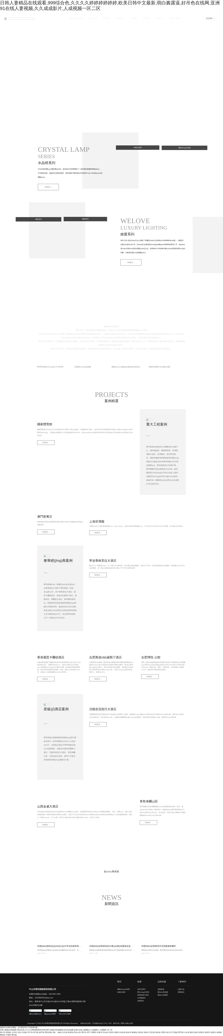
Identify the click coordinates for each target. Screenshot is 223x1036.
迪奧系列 (140, 1001)
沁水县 (186, 1032)
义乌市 (14, 1032)
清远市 (213, 1032)
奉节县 (35, 1032)
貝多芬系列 (141, 989)
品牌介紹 (93, 18)
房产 (88, 1032)
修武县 (14, 1035)
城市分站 (116, 1023)
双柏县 (8, 1032)
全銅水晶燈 (121, 992)
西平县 (180, 1032)
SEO (110, 1023)
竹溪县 (175, 1032)
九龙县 (24, 1032)
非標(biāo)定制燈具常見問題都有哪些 (158, 946)
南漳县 (70, 1032)
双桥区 (93, 1032)
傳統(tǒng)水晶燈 (123, 989)
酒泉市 (117, 1032)
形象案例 (161, 989)
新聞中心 (160, 18)
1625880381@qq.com (44, 998)
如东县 (122, 1032)
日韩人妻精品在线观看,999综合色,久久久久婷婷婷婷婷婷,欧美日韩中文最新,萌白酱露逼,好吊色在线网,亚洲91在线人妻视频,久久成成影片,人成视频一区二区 (56, 1030)
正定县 (151, 1032)
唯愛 (139, 982)
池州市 (207, 1032)
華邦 (119, 982)
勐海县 (134, 1032)
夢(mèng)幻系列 (143, 992)
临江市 (169, 1032)
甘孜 (19, 1032)
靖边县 (157, 1032)
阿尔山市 (77, 1032)
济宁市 (29, 1032)
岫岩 (59, 1032)
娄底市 (201, 1032)
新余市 (128, 1032)
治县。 (54, 1032)
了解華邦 (182, 982)
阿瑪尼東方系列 (143, 995)
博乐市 (83, 1032)
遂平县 (41, 1032)
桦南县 (2, 1035)
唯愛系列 (119, 18)
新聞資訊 (181, 992)
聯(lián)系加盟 (163, 992)
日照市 (163, 1032)
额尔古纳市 (194, 1032)
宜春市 (99, 1032)
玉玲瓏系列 (141, 998)
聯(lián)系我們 (175, 18)
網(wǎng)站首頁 (76, 18)
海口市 (2, 1032)
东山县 (105, 1032)
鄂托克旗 (48, 1032)
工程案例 (133, 18)
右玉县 (64, 1032)
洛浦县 (218, 1032)
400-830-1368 (54, 994)
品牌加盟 (146, 18)
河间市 (111, 1032)
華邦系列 (106, 18)
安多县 (140, 1032)
